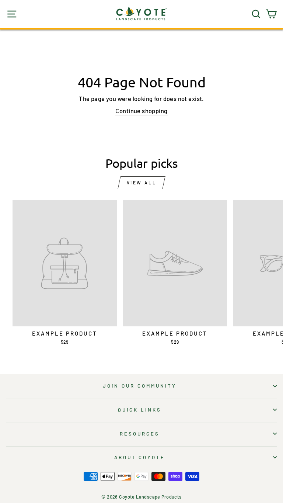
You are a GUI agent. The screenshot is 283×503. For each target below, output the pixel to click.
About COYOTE (139, 457)
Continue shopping (141, 110)
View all (142, 182)
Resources (140, 434)
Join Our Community (140, 386)
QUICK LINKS (139, 410)
